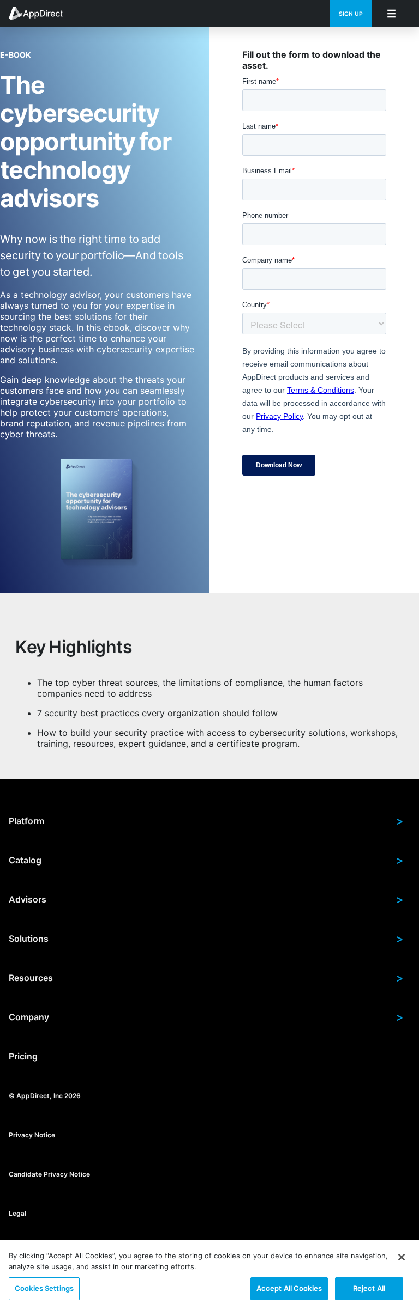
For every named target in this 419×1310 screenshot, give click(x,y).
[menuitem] (41, 13)
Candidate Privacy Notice (49, 1173)
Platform (206, 821)
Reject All (369, 1288)
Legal (17, 1213)
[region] (209, 1275)
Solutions (206, 938)
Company (206, 1017)
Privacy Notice (32, 1134)
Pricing (23, 1056)
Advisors (206, 899)
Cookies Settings (44, 1288)
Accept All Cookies (289, 1288)
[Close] (402, 1257)
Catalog (206, 860)
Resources (206, 978)
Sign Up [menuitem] (351, 13)
